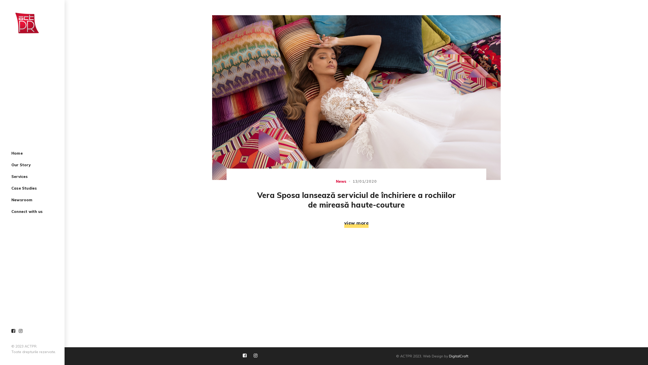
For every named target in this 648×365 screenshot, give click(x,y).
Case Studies (24, 188)
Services (19, 177)
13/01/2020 (365, 181)
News (341, 181)
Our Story (21, 165)
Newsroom (22, 200)
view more (356, 223)
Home (17, 153)
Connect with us (27, 212)
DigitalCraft (458, 356)
